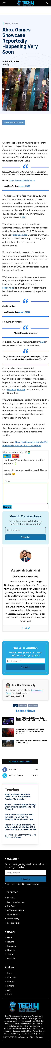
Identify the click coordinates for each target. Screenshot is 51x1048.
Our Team (11, 906)
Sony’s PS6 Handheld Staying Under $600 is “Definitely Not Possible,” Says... (32, 719)
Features (11, 981)
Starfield (11, 389)
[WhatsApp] (23, 130)
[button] (47, 3)
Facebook (11, 946)
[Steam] (29, 628)
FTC (23, 217)
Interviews (11, 977)
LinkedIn (11, 950)
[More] (34, 130)
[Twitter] (17, 130)
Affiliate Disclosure (15, 910)
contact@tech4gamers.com (27, 884)
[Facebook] (12, 130)
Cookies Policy (13, 923)
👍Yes (7, 456)
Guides (10, 994)
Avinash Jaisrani (12, 61)
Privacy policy (13, 918)
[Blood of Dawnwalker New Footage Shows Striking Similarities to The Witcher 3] (8, 732)
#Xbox (32, 180)
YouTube (11, 958)
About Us (11, 897)
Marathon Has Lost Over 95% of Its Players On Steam (20, 836)
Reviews (10, 985)
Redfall (21, 389)
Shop (9, 937)
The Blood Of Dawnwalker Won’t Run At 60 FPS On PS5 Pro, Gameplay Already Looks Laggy (19, 817)
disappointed (20, 234)
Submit (7, 506)
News (9, 973)
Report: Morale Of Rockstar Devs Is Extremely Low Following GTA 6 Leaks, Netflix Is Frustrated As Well (20, 827)
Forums (10, 941)
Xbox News (33, 706)
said (42, 341)
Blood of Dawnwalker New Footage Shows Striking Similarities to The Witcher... (30, 731)
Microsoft (22, 706)
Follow (35, 776)
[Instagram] (25, 628)
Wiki (9, 990)
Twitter (10, 954)
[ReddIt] (28, 130)
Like (36, 770)
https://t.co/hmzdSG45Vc (19, 180)
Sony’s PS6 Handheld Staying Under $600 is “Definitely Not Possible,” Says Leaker (17, 796)
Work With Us (13, 914)
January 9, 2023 (24, 186)
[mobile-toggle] (4, 3)
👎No (16, 456)
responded (8, 287)
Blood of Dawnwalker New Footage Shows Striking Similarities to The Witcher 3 (20, 806)
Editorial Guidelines (15, 902)
